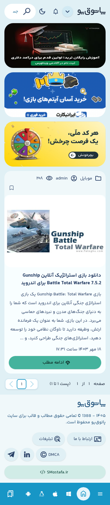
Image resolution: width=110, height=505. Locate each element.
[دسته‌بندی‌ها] (67, 11)
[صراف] (55, 143)
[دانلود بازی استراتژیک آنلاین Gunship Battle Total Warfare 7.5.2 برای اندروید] (55, 231)
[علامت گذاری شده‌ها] (10, 494)
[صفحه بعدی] (11, 384)
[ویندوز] (69, 494)
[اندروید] (28, 494)
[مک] (55, 494)
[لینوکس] (42, 494)
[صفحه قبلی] (32, 384)
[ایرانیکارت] (55, 94)
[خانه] (83, 494)
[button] (22, 384)
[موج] (55, 45)
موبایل (86, 178)
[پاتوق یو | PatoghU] (91, 11)
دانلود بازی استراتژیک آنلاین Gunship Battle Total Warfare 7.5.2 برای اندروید (61, 279)
